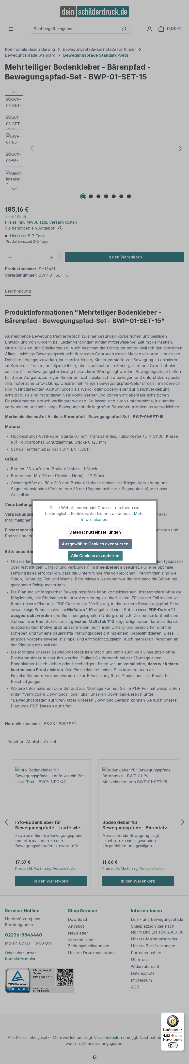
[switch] (173, 1045)
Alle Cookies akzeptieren (95, 555)
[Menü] (181, 1015)
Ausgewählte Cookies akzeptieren (95, 543)
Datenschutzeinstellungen (95, 532)
